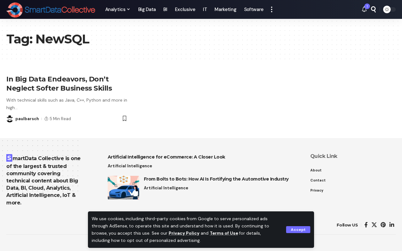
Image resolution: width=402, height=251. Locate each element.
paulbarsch (27, 118)
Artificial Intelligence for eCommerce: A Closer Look (166, 157)
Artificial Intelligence (130, 166)
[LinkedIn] (392, 225)
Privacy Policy (184, 233)
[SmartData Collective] (50, 9)
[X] (374, 225)
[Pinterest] (383, 225)
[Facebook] (366, 225)
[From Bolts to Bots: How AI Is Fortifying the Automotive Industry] (123, 187)
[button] (298, 229)
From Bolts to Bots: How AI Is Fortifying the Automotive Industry (216, 179)
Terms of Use (224, 233)
